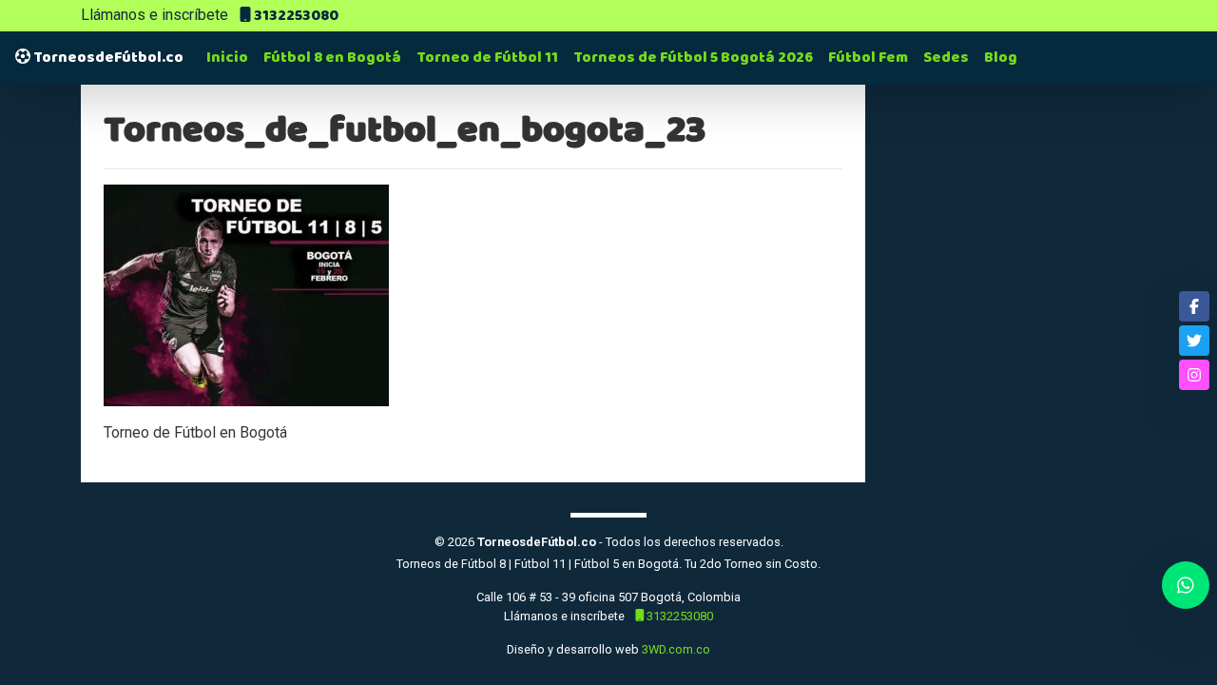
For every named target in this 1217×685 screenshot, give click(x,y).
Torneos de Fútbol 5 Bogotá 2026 (693, 57)
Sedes (946, 57)
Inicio (227, 57)
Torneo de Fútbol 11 (487, 57)
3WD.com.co (676, 649)
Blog (1000, 57)
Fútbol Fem (868, 57)
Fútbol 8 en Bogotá (332, 57)
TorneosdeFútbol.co (107, 57)
